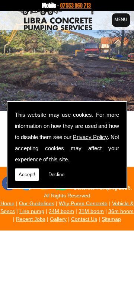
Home (7, 203)
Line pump (31, 211)
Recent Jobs (30, 219)
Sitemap (111, 219)
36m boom (121, 211)
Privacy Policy (90, 137)
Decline (56, 174)
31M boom (91, 211)
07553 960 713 (76, 5)
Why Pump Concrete (83, 203)
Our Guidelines (36, 203)
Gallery (58, 219)
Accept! (27, 174)
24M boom (61, 211)
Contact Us (84, 219)
